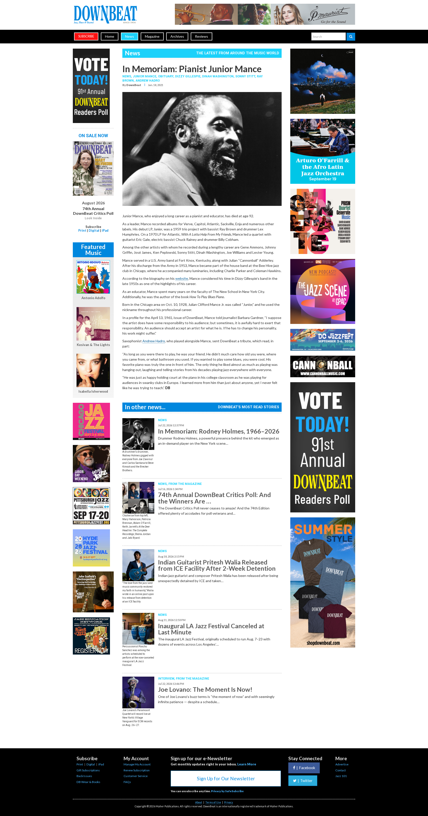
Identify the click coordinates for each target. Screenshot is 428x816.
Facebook (305, 767)
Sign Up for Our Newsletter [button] (226, 778)
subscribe (86, 36)
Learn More (246, 764)
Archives (177, 36)
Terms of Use (213, 802)
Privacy (228, 802)
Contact (340, 770)
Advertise (341, 764)
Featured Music (93, 249)
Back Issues (84, 776)
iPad (105, 230)
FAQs (127, 782)
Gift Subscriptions (88, 770)
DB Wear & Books (88, 782)
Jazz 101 (341, 776)
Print (82, 230)
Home (109, 36)
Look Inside (93, 218)
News (129, 36)
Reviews (201, 36)
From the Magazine (185, 484)
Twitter (305, 780)
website (181, 278)
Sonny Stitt (245, 76)
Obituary (165, 76)
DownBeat (133, 85)
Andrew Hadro (147, 80)
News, (127, 76)
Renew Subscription (137, 770)
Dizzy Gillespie (187, 76)
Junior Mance (144, 76)
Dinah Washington (218, 76)
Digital (94, 230)
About (198, 802)
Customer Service (136, 776)
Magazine (152, 36)
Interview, (167, 678)
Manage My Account (137, 764)
